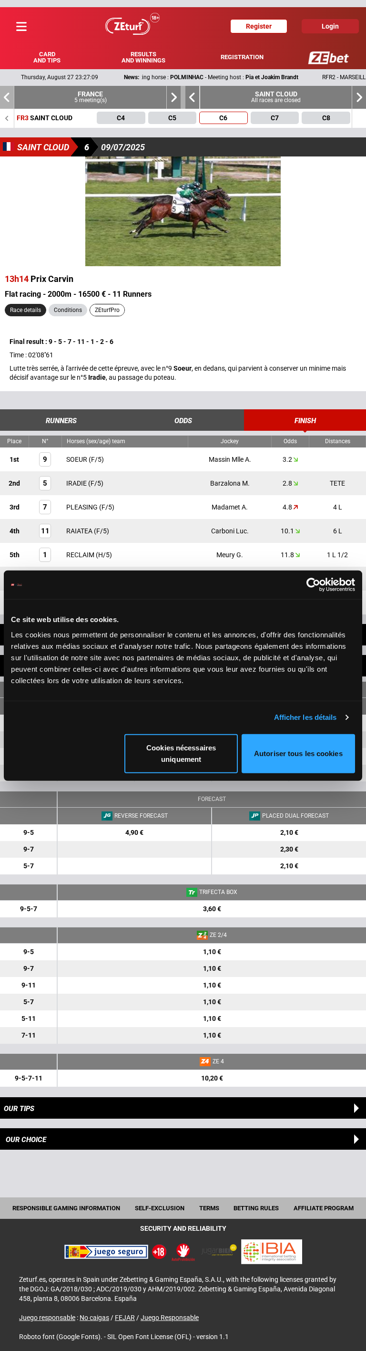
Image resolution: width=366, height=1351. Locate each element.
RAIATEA (80, 531)
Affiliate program (324, 1208)
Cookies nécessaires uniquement (181, 753)
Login (330, 26)
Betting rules (256, 1208)
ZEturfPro (107, 310)
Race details (25, 310)
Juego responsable (47, 1317)
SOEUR (77, 459)
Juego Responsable (170, 1317)
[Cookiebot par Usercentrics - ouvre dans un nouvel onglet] (313, 585)
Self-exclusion (159, 1208)
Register (259, 26)
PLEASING (82, 507)
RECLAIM (81, 555)
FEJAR (125, 1317)
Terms (209, 1208)
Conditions (68, 310)
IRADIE (77, 483)
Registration (242, 57)
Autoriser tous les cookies (298, 753)
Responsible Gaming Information (66, 1208)
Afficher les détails (305, 717)
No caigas (94, 1317)
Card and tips (47, 57)
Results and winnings (143, 57)
